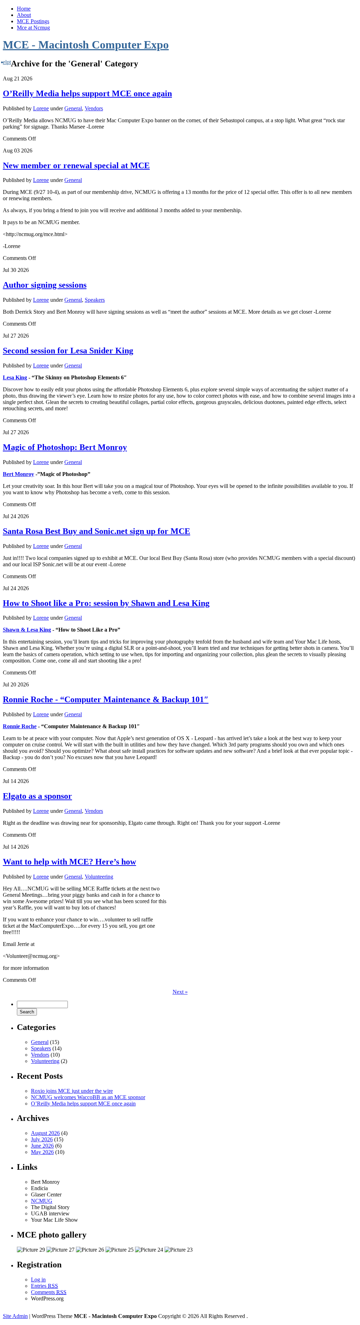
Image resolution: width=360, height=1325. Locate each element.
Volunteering (99, 877)
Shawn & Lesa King (27, 630)
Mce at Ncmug (33, 28)
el (5, 62)
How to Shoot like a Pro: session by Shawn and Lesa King (106, 603)
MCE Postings (33, 21)
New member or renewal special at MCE (76, 165)
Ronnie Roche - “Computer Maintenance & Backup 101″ (105, 699)
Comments (48, 1292)
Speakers (95, 300)
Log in (38, 1279)
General (73, 108)
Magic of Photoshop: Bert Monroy (65, 447)
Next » (180, 992)
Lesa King (15, 377)
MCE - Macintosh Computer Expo (86, 44)
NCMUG (41, 1201)
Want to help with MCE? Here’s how (69, 861)
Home (24, 9)
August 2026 (45, 1133)
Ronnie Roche (20, 726)
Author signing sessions (44, 284)
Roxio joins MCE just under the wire (72, 1091)
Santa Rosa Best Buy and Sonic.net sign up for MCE (96, 531)
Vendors (94, 108)
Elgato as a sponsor (37, 796)
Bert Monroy (18, 474)
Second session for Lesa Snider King (68, 350)
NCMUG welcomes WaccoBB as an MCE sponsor (88, 1097)
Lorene (41, 108)
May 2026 (42, 1152)
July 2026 (42, 1139)
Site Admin (15, 1316)
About (24, 15)
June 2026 (42, 1146)
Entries (44, 1286)
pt (9, 62)
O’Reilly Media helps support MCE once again (87, 93)
